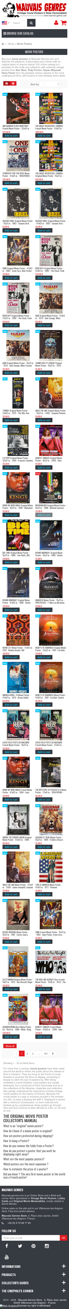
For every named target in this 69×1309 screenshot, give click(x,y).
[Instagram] (47, 1246)
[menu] (56, 22)
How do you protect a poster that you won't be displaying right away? (29, 1152)
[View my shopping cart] (63, 23)
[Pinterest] (33, 1246)
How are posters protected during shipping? (28, 1136)
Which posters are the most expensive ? (25, 1164)
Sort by (35, 84)
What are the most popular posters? (23, 1159)
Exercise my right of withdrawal (34, 1305)
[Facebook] (7, 1246)
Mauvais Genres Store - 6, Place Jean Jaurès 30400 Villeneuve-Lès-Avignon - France (40, 1301)
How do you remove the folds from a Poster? (28, 1146)
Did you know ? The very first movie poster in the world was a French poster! (34, 1176)
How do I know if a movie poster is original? (27, 1131)
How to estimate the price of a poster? (25, 1169)
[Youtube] (7, 1257)
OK (63, 1238)
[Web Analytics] (9, 1305)
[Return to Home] (3, 43)
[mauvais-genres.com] (34, 9)
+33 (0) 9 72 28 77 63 (19, 1222)
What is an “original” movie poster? (23, 1126)
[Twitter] (20, 1246)
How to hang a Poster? (16, 1141)
